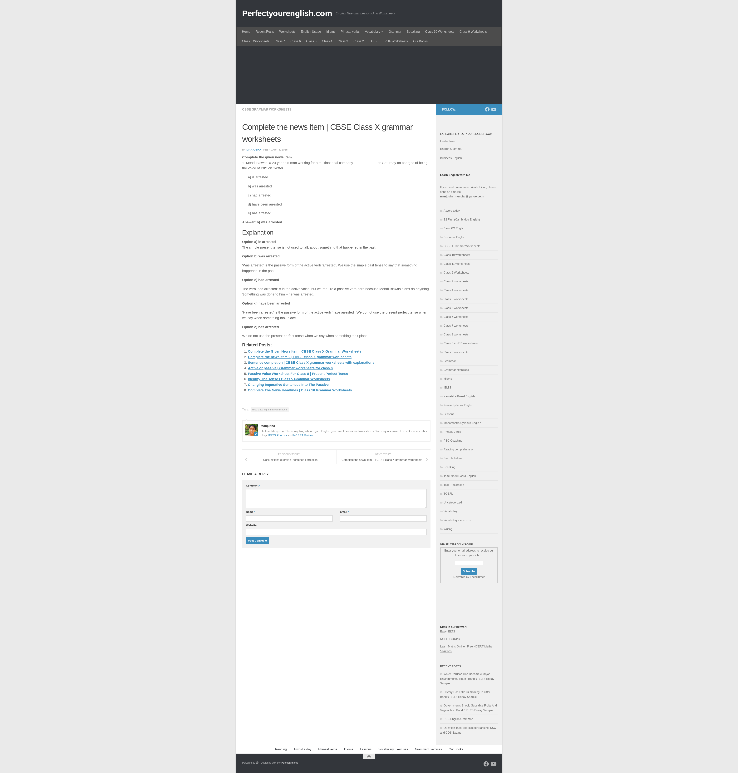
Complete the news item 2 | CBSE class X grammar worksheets (300, 357)
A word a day (452, 210)
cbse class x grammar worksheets (269, 409)
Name (250, 511)
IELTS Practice (277, 435)
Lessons (449, 414)
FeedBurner (477, 576)
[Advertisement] (369, 75)
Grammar (395, 31)
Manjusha (253, 149)
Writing (448, 529)
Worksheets (287, 31)
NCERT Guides (303, 435)
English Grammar (451, 148)
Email (344, 511)
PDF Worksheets (396, 41)
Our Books (420, 41)
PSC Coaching (453, 440)
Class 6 (295, 41)
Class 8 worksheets (456, 334)
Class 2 (358, 41)
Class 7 (280, 41)
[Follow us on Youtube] (493, 109)
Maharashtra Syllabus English (462, 422)
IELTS (447, 387)
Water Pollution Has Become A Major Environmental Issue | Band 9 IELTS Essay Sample (467, 678)
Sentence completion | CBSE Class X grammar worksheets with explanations (311, 362)
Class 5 (311, 41)
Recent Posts (265, 31)
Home (246, 31)
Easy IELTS (447, 631)
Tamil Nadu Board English (460, 476)
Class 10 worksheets (457, 254)
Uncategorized (453, 502)
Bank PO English (454, 228)
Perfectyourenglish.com (287, 13)
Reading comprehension (459, 449)
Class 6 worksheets (456, 308)
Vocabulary (372, 31)
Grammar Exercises (428, 749)
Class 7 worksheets (456, 325)
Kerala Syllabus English (458, 405)
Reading (281, 749)
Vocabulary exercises (457, 520)
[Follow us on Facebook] (487, 109)
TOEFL (374, 41)
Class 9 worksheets (456, 352)
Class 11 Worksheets (457, 263)
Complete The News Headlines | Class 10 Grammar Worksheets (300, 390)
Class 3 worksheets (456, 281)
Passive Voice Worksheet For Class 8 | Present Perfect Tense (298, 374)
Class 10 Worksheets (439, 31)
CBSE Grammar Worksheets (267, 109)
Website (251, 525)
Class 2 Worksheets (456, 272)
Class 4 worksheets (456, 290)
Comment (253, 485)
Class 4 (327, 41)
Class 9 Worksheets (473, 31)
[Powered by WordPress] (257, 762)
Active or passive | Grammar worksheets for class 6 (290, 368)
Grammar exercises (456, 369)
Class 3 (343, 41)
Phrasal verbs (350, 31)
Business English (451, 158)
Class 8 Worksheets (255, 41)
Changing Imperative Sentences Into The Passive (288, 385)
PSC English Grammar (458, 719)
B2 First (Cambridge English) (462, 219)
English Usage (311, 31)
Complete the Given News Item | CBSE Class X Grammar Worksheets (304, 351)
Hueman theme (289, 762)
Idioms (330, 31)
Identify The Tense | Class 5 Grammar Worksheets (289, 379)
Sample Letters (453, 458)
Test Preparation (454, 484)
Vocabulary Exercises (393, 749)
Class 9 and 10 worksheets (461, 343)
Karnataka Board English (459, 396)
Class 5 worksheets (456, 299)
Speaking (413, 31)
